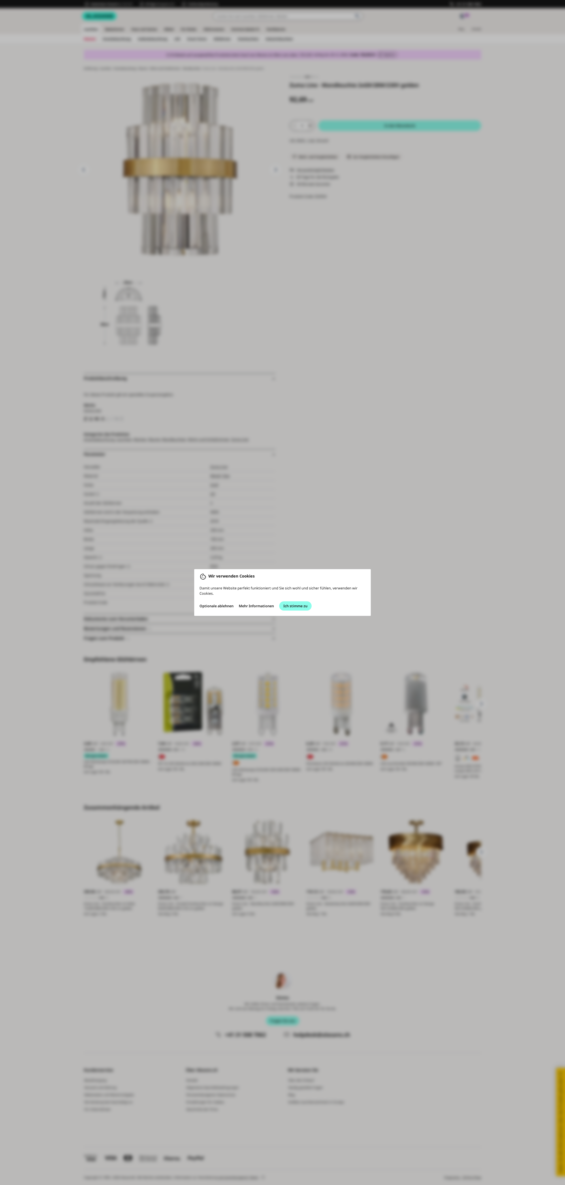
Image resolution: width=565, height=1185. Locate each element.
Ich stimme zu (295, 606)
